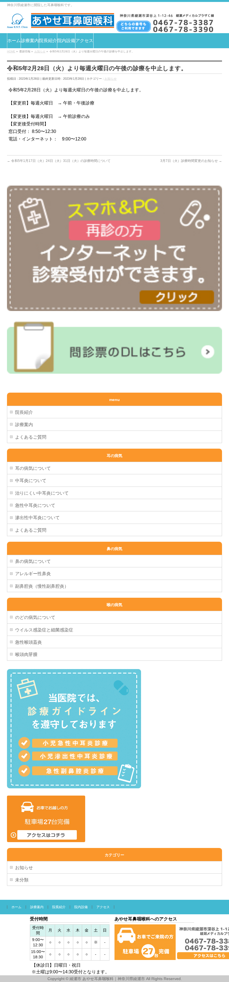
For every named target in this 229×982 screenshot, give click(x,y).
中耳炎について (30, 480)
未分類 (21, 880)
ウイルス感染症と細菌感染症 (44, 630)
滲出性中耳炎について (37, 517)
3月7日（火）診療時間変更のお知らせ (191, 161)
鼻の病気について (33, 561)
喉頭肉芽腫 (26, 654)
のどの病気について (35, 617)
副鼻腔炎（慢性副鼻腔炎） (42, 586)
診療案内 (24, 424)
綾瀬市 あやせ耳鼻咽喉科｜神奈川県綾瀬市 (107, 978)
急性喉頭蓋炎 (28, 642)
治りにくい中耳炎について (42, 493)
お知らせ (110, 78)
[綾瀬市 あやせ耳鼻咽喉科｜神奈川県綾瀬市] (61, 22)
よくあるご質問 (30, 437)
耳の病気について (33, 468)
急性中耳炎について (35, 505)
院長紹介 (24, 412)
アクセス (103, 907)
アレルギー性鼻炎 (33, 573)
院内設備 (81, 907)
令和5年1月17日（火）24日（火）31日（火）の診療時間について (59, 161)
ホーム (16, 907)
